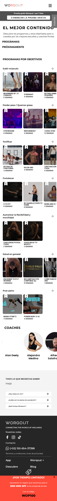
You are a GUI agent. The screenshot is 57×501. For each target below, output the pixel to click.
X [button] (54, 477)
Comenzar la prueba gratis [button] (28, 17)
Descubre (12, 466)
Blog (33, 466)
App (8, 460)
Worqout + (37, 460)
